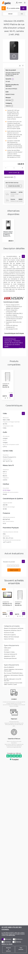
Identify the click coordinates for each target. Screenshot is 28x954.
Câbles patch (7, 648)
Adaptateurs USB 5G (9, 656)
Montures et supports (10, 635)
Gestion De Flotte (9, 639)
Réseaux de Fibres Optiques (11, 637)
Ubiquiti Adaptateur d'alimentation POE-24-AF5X (13, 670)
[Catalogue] (4, 8)
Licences (6, 650)
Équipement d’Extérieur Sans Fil (12, 631)
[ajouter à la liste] (23, 65)
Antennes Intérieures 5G (10, 654)
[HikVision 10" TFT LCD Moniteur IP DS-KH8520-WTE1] (7, 595)
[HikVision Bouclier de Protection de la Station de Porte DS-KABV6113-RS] (7, 376)
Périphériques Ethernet (10, 658)
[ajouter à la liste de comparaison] (20, 65)
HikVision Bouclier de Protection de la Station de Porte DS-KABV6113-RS (7, 386)
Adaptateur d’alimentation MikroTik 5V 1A (13, 676)
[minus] (5, 167)
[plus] (22, 167)
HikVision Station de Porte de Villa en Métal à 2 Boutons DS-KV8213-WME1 (8, 234)
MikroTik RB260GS (9, 667)
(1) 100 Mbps (6, 490)
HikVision (8, 100)
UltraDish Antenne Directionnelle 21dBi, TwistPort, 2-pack (13, 683)
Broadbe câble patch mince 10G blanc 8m (12, 680)
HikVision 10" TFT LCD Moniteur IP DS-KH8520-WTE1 (7, 605)
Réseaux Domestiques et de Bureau (13, 628)
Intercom (10, 13)
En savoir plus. (10, 935)
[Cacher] (23, 256)
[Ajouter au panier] (11, 396)
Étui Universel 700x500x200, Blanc (13, 673)
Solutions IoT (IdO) (9, 633)
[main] (7, 3)
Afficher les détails (7, 944)
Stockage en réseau (9, 652)
